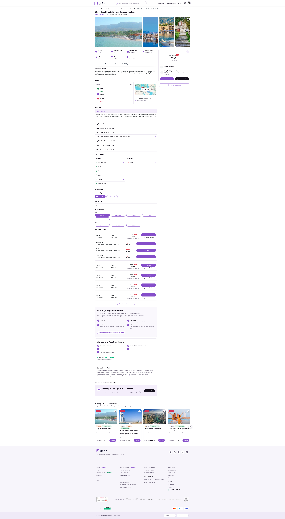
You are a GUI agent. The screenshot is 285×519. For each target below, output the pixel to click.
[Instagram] (174, 452)
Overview (99, 64)
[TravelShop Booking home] (100, 3)
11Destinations (154, 432)
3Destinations (104, 432)
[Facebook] (170, 452)
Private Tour (113, 197)
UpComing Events (125, 467)
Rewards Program (172, 465)
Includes (116, 64)
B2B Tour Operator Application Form (153, 465)
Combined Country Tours (131, 8)
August (102, 215)
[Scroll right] (190, 426)
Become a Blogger (101, 472)
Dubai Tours (121, 8)
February (118, 225)
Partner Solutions (124, 482)
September (118, 215)
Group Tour (101, 196)
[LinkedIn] (187, 452)
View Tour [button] (113, 440)
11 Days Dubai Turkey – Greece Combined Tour (153, 429)
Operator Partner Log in (150, 467)
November (149, 215)
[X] (178, 452)
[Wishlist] (185, 3)
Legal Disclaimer (172, 470)
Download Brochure (176, 85)
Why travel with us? (125, 470)
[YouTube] (183, 452)
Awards (98, 480)
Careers (98, 467)
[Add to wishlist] (187, 51)
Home (96, 8)
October (134, 215)
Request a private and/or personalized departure (111, 332)
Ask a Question (149, 390)
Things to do (160, 3)
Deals (179, 3)
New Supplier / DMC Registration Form (154, 479)
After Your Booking (125, 472)
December (102, 219)
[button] (188, 19)
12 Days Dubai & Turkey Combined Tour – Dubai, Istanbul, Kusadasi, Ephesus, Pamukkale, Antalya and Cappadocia (129, 433)
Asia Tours (101, 8)
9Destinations (129, 437)
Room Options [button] (149, 237)
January (102, 225)
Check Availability (166, 79)
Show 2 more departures (125, 303)
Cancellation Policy (125, 475)
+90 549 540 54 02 (175, 490)
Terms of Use (171, 467)
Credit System (171, 475)
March (134, 225)
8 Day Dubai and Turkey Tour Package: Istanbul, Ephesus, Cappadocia (179, 429)
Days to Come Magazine (126, 465)
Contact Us (171, 484)
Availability (125, 64)
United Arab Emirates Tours (111, 8)
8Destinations (177, 432)
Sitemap (170, 477)
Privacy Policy (171, 472)
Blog (97, 470)
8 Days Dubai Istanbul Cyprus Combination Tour (103, 429)
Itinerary (107, 64)
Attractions (99, 475)
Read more (132, 376)
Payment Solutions (149, 472)
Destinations (170, 3)
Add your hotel (148, 489)
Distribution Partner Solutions (128, 484)
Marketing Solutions (125, 487)
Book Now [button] (148, 235)
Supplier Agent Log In (149, 482)
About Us (98, 465)
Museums (99, 477)
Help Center (171, 487)
